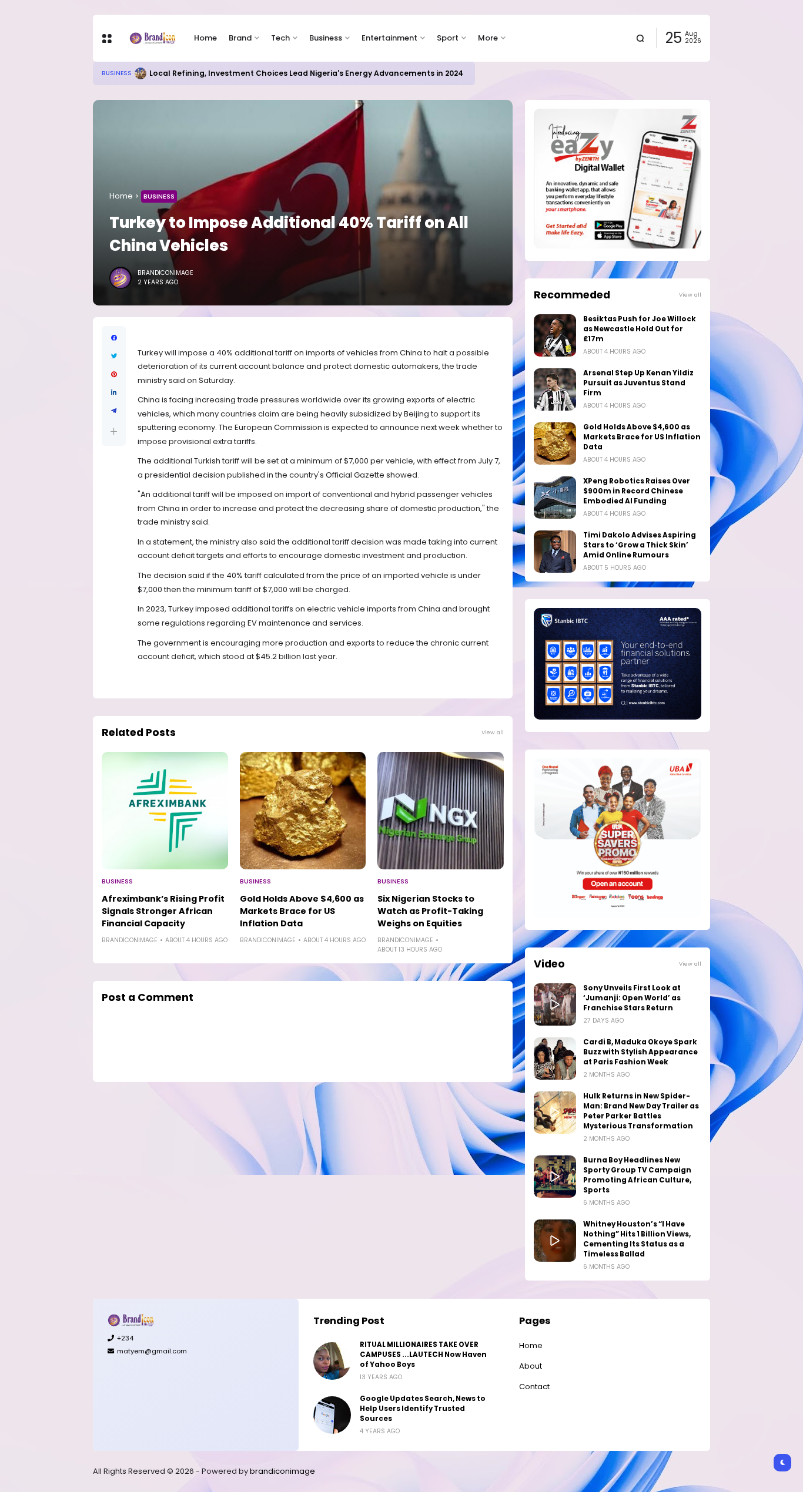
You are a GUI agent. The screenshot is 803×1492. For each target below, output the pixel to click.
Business (325, 37)
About (530, 1366)
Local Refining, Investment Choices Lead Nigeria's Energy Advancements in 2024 (306, 73)
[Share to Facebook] (114, 338)
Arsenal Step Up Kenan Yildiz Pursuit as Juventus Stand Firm (638, 383)
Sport (448, 37)
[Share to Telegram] (114, 411)
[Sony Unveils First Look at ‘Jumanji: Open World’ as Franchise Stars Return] (555, 1004)
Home (205, 37)
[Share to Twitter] (114, 356)
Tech (280, 37)
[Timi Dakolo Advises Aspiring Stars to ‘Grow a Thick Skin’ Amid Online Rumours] (555, 551)
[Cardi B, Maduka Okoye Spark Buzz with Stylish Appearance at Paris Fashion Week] (555, 1058)
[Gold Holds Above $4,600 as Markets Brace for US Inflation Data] (303, 810)
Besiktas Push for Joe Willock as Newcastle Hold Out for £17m (639, 329)
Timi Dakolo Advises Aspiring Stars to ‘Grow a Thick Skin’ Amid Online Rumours (639, 545)
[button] (114, 431)
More (488, 37)
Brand (240, 37)
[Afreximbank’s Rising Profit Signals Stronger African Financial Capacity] (165, 810)
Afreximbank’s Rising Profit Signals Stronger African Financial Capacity (163, 911)
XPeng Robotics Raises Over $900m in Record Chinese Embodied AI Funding (636, 491)
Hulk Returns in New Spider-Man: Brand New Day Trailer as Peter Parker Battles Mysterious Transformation (641, 1111)
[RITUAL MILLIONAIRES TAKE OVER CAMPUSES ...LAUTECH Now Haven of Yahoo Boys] (332, 1361)
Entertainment (389, 37)
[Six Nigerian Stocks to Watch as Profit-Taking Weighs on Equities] (440, 810)
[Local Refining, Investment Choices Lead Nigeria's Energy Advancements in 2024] (140, 73)
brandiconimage (282, 1471)
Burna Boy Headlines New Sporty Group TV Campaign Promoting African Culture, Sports (637, 1175)
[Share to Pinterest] (114, 374)
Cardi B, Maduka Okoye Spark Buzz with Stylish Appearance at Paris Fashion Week (640, 1052)
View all (492, 732)
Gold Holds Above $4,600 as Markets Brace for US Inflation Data (302, 911)
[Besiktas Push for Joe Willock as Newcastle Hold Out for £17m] (555, 335)
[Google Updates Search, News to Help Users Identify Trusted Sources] (332, 1415)
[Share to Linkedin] (114, 392)
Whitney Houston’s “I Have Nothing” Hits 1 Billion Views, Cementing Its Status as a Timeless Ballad (637, 1239)
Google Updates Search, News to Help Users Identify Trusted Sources (423, 1408)
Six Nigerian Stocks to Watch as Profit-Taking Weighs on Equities (430, 911)
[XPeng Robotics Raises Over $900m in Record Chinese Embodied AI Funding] (555, 497)
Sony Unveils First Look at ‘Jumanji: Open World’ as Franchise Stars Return (632, 998)
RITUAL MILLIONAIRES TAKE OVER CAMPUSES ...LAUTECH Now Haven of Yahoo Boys (423, 1354)
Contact (534, 1386)
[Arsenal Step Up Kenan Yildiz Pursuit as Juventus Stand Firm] (555, 389)
